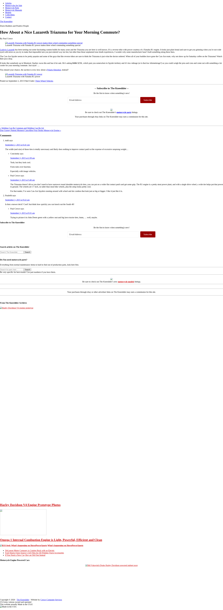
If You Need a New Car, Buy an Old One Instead (25, 555)
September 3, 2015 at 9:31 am (22, 213)
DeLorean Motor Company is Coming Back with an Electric (29, 550)
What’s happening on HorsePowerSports (65, 545)
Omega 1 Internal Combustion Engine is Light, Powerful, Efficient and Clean (51, 540)
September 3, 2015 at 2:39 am (22, 158)
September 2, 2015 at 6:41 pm (17, 145)
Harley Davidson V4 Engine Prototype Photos (30, 505)
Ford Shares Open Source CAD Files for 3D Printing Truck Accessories (34, 553)
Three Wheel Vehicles (44, 81)
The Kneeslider (6, 21)
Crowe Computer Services (51, 600)
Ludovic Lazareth (7, 50)
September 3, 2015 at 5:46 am (22, 180)
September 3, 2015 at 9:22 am (17, 200)
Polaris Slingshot (54, 70)
